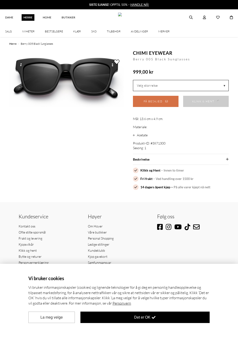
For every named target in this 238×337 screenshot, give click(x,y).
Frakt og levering (30, 238)
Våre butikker (97, 232)
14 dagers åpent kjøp (155, 187)
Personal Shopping (101, 238)
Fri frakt (146, 179)
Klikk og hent (28, 250)
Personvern (121, 303)
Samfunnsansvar (99, 263)
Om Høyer (95, 226)
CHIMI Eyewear (152, 53)
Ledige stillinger (98, 244)
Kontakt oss (27, 226)
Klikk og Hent (150, 170)
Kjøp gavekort (97, 256)
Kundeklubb (96, 250)
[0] (231, 17)
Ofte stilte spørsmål (32, 232)
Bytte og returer (30, 256)
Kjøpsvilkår (26, 244)
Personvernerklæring (34, 263)
